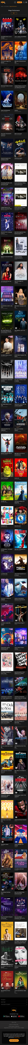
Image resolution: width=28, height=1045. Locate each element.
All (13, 13)
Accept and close (14, 1040)
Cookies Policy (17, 1037)
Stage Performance (13, 6)
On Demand (6, 6)
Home (2, 6)
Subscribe (19, 2)
